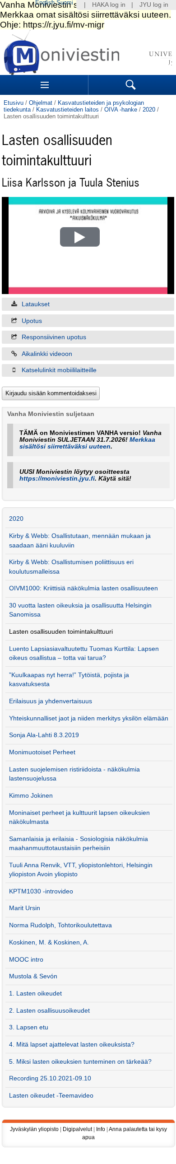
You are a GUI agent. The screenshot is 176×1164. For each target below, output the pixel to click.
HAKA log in (108, 4)
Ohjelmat (40, 102)
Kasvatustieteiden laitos (67, 109)
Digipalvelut (77, 1129)
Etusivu (13, 102)
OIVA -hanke (120, 109)
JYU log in (153, 4)
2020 (149, 109)
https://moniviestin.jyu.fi (57, 478)
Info (100, 1129)
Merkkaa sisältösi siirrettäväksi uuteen (87, 443)
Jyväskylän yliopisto (34, 1129)
